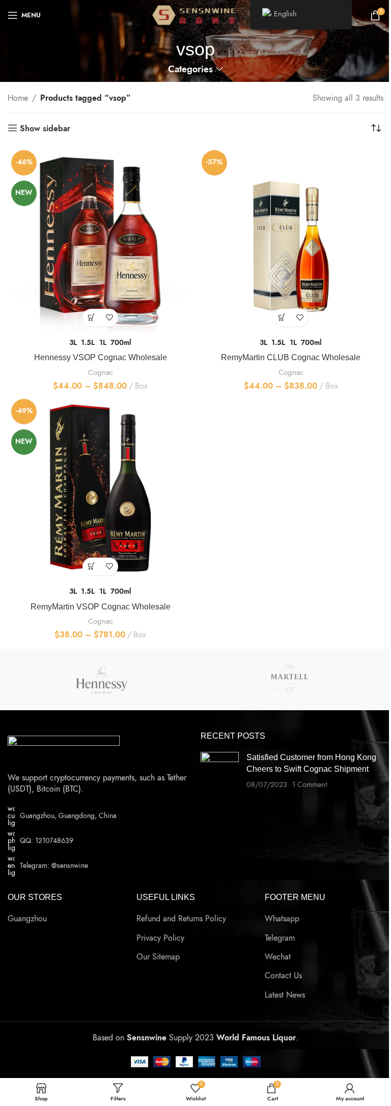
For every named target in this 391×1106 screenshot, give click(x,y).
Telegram (280, 938)
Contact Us (283, 975)
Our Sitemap (158, 957)
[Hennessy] (102, 679)
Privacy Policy (160, 938)
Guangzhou (27, 918)
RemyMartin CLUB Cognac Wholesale (290, 357)
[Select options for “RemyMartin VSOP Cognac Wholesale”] (91, 566)
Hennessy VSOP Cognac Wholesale (100, 357)
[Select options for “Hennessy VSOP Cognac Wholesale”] (91, 318)
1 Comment (309, 784)
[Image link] (64, 748)
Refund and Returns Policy (181, 918)
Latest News (285, 995)
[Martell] (289, 679)
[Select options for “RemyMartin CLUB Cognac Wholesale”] (282, 318)
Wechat (278, 957)
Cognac (100, 372)
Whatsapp (282, 918)
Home (18, 98)
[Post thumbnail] (220, 771)
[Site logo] (195, 14)
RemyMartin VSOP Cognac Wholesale (101, 606)
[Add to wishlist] (109, 318)
